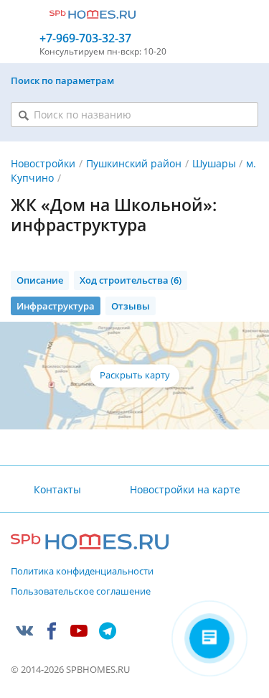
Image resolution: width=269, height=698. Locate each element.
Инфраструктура (55, 305)
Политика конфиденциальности (82, 571)
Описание (39, 280)
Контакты (57, 489)
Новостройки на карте (185, 489)
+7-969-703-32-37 (85, 38)
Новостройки (43, 163)
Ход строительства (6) (130, 280)
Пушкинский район (133, 163)
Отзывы (130, 305)
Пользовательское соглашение (81, 591)
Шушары (214, 163)
